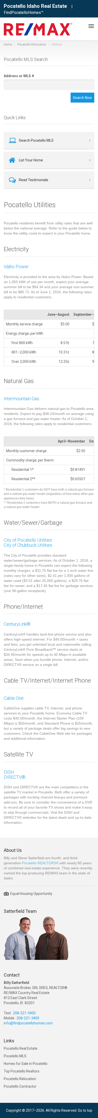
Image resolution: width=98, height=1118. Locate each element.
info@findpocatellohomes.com (28, 1023)
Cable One (14, 698)
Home (8, 44)
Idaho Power (16, 266)
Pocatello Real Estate (20, 1048)
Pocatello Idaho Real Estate (35, 6)
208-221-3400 (24, 1013)
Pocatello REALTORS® (40, 863)
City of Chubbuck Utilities (28, 545)
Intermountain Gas (21, 398)
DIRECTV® (14, 777)
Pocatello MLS (15, 1056)
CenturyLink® (17, 624)
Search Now (82, 98)
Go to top (85, 1110)
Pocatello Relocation (31, 44)
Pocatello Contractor (20, 1086)
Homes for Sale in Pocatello (25, 1064)
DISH (9, 772)
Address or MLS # (19, 76)
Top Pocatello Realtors (21, 1071)
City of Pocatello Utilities (28, 540)
